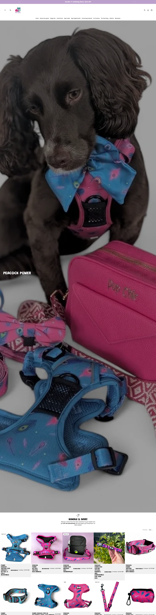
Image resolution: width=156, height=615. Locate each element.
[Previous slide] (20, 2)
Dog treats (67, 18)
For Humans (96, 18)
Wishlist (112, 18)
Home (37, 18)
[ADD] (153, 609)
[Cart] (151, 10)
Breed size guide (44, 18)
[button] (151, 530)
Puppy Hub (52, 18)
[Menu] (5, 10)
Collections (60, 18)
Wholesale (117, 18)
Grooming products (87, 18)
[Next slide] (134, 2)
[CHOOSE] (59, 561)
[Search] (10, 10)
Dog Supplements (76, 18)
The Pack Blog (104, 18)
